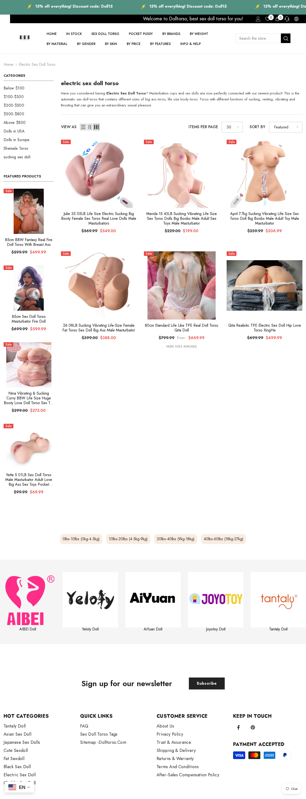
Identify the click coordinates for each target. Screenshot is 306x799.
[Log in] (258, 19)
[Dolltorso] (27, 600)
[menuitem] (29, 88)
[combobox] (258, 38)
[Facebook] (238, 727)
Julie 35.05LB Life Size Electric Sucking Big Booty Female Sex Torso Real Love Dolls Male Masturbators (98, 218)
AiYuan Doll (153, 629)
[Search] (262, 38)
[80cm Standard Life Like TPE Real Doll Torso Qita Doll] (182, 285)
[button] (83, 127)
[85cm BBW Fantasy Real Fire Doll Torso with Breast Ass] (29, 211)
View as (68, 127)
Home (8, 64)
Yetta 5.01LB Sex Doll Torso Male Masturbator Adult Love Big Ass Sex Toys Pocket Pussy (28, 480)
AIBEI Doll (27, 629)
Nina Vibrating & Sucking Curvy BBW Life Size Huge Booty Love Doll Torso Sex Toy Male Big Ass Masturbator (29, 398)
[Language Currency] (296, 19)
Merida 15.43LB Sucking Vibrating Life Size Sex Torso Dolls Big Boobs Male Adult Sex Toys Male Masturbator (181, 218)
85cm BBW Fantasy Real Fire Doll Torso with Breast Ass (28, 242)
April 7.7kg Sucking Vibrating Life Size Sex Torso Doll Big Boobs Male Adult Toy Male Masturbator (264, 218)
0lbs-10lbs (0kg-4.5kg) (81, 539)
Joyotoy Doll (215, 629)
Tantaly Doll (278, 629)
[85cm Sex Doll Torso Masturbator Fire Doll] (29, 288)
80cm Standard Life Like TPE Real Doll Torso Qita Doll (181, 328)
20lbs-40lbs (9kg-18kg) (176, 539)
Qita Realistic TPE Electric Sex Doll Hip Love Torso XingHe (264, 328)
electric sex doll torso (37, 64)
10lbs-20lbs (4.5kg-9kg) (128, 539)
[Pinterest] (252, 727)
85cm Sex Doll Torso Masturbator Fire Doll (29, 319)
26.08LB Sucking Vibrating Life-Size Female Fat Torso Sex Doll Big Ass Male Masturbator (98, 328)
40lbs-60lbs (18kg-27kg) (223, 539)
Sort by (257, 127)
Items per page (203, 127)
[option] (90, 602)
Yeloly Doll (90, 629)
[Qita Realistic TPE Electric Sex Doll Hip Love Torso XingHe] (264, 285)
